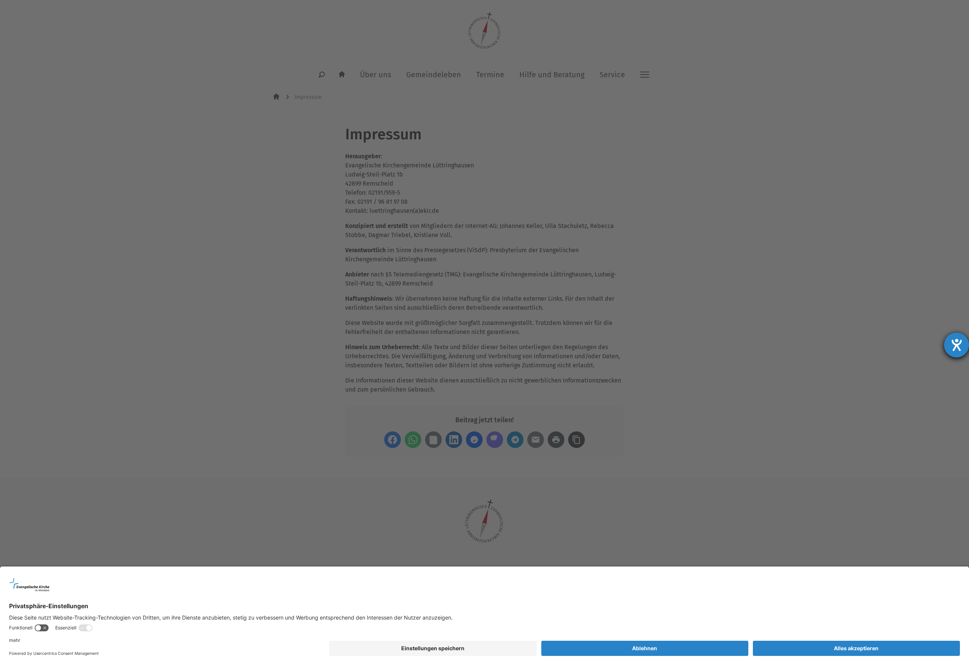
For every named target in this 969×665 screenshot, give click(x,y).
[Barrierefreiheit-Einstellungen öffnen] (956, 344)
